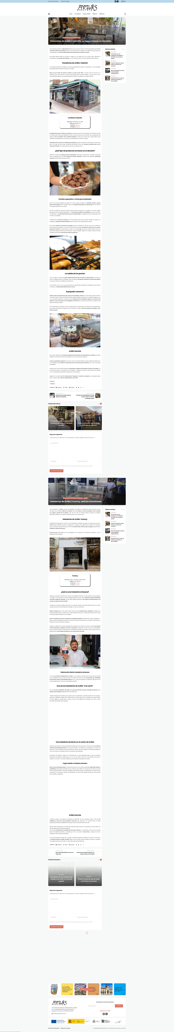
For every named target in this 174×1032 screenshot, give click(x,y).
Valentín (78, 125)
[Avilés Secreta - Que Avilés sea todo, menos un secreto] (87, 7)
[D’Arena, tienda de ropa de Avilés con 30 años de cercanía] (107, 63)
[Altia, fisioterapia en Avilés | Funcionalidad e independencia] (107, 70)
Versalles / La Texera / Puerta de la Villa (71, 37)
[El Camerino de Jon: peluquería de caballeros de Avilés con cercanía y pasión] (107, 54)
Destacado (61, 418)
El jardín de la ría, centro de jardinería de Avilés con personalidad (117, 79)
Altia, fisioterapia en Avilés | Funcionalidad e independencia (117, 72)
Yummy (78, 583)
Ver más (122, 49)
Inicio (51, 37)
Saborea (85, 498)
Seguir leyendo (61, 427)
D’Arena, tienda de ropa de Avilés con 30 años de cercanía (117, 64)
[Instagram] (118, 1)
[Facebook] (115, 1)
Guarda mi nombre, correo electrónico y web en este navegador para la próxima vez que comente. (71, 466)
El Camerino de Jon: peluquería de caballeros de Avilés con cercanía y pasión (61, 423)
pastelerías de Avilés (61, 285)
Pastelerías (52, 383)
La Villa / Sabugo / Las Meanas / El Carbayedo (73, 498)
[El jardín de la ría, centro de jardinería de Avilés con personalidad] (107, 78)
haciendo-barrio (57, 37)
